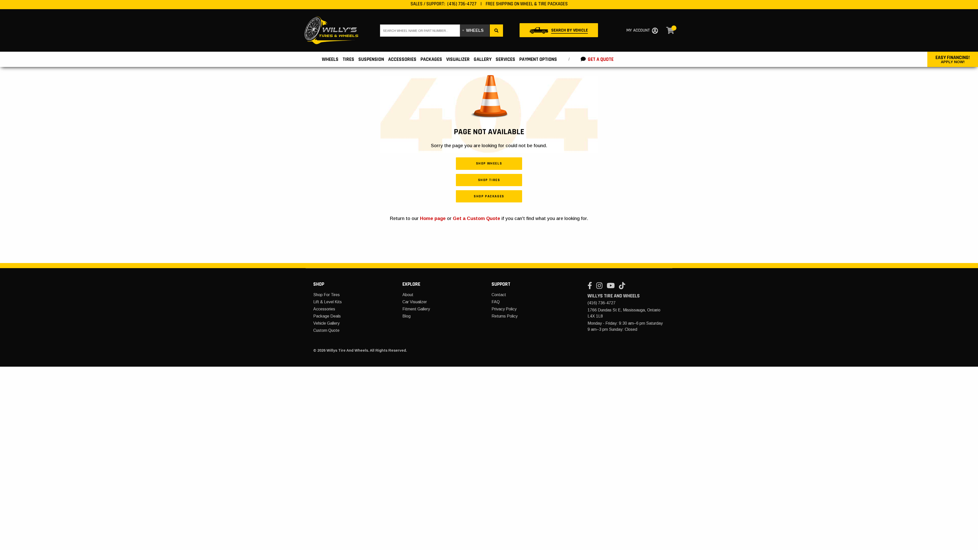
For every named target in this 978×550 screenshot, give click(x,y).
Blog (406, 316)
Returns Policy (505, 316)
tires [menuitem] (348, 59)
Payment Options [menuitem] (538, 59)
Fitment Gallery (416, 309)
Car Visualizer (414, 302)
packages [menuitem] (431, 59)
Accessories (324, 309)
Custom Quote (326, 330)
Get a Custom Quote (476, 218)
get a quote (600, 59)
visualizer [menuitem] (458, 59)
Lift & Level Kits (327, 302)
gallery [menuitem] (483, 59)
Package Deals (327, 316)
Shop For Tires (326, 295)
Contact (499, 295)
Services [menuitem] (505, 59)
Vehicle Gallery (326, 323)
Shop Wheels (489, 163)
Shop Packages (489, 196)
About (407, 295)
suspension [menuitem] (371, 59)
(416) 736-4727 (462, 4)
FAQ (496, 302)
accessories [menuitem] (402, 59)
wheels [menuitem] (330, 59)
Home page (433, 218)
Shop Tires (489, 180)
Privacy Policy (504, 309)
